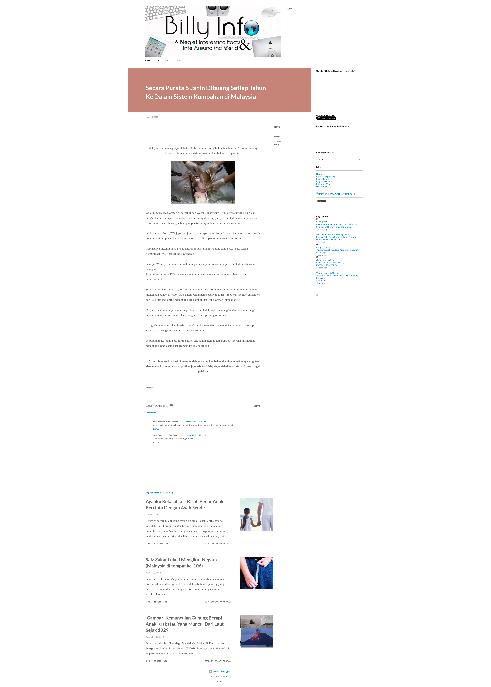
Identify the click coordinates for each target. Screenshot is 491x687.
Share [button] (277, 127)
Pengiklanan (163, 60)
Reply (156, 429)
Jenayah (277, 141)
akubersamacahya (325, 260)
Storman (225, 676)
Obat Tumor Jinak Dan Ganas (165, 435)
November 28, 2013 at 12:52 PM (193, 435)
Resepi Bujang (323, 179)
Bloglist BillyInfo (324, 181)
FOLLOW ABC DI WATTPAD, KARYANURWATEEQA (330, 263)
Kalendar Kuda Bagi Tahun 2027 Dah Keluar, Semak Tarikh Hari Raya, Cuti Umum (337, 225)
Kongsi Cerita (323, 247)
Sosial (276, 145)
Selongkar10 (322, 221)
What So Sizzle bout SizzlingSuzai (332, 234)
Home (147, 60)
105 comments (161, 544)
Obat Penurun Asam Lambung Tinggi (168, 421)
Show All (322, 283)
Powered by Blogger (221, 671)
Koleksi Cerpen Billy (325, 176)
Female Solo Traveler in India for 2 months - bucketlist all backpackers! (338, 238)
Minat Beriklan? (323, 184)
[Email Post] (171, 406)
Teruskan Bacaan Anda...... (218, 544)
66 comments (160, 602)
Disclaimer (180, 60)
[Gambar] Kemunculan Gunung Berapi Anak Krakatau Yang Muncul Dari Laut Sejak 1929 (185, 624)
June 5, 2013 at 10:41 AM (196, 421)
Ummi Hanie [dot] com (327, 273)
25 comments (160, 661)
